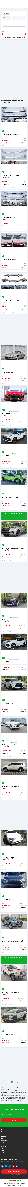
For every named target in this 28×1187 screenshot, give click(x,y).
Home (2, 9)
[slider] (2, 26)
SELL (14, 516)
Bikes (2, 1150)
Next (24, 1081)
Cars (2, 1138)
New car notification (14, 1171)
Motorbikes (4, 1140)
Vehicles (6, 9)
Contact (3, 1131)
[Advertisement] (14, 56)
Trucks (2, 1142)
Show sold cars (6, 13)
